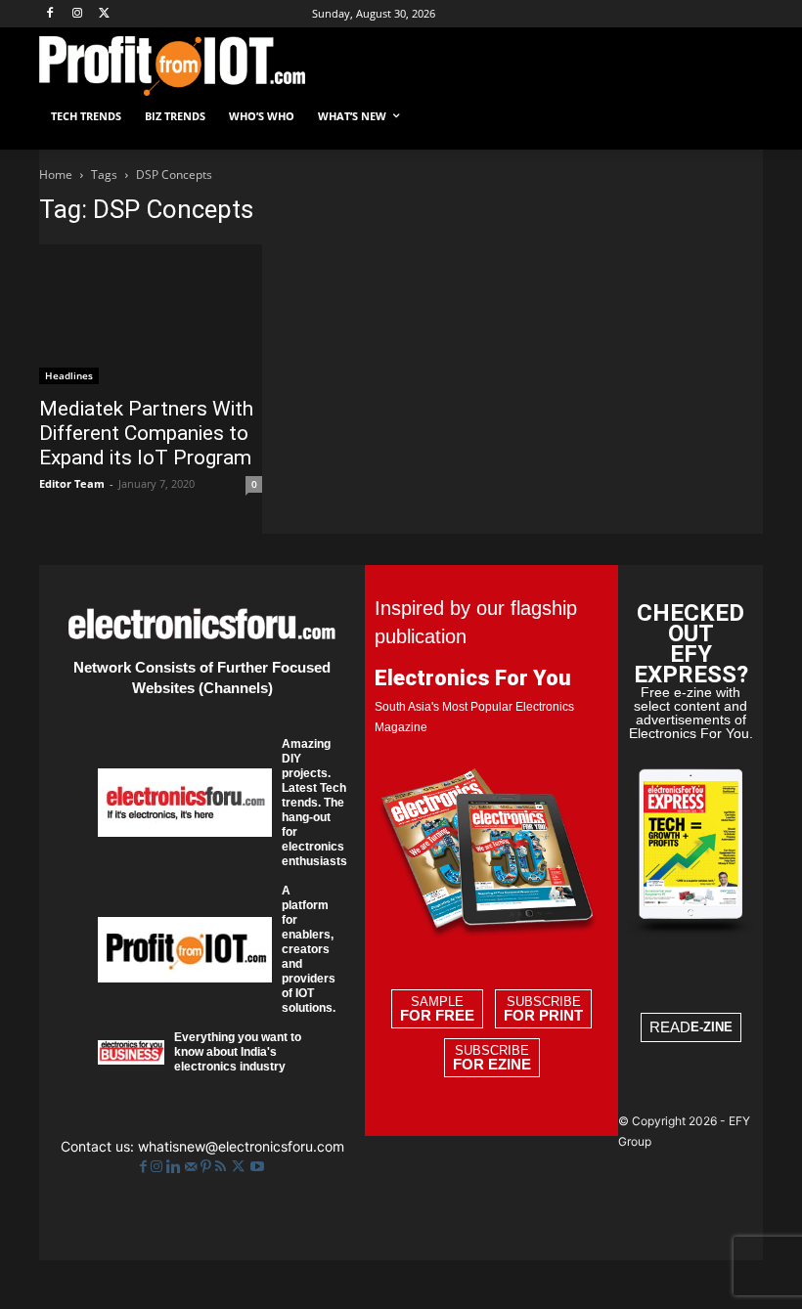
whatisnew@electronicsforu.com (241, 1146)
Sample (437, 1009)
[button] (740, 117)
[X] (105, 14)
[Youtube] (257, 1166)
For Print (543, 1016)
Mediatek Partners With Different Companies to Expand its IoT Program (146, 433)
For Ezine (492, 1064)
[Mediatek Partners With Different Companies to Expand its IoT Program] (150, 314)
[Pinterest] (207, 1166)
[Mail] (192, 1166)
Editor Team (72, 483)
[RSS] (222, 1166)
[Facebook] (50, 14)
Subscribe (543, 1009)
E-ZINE (712, 1027)
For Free (437, 1016)
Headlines (69, 375)
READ (691, 1027)
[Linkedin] (175, 1166)
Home (55, 174)
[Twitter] (240, 1166)
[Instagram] (78, 14)
